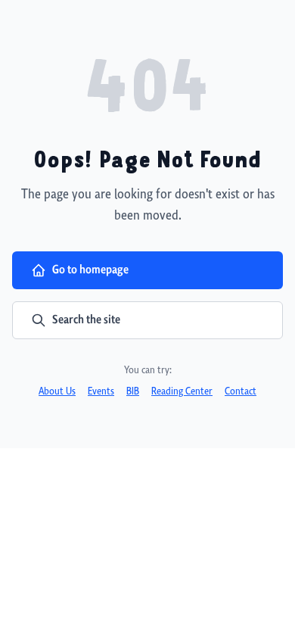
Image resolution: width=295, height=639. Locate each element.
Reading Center (182, 392)
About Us (57, 392)
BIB (132, 392)
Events (101, 392)
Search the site (86, 320)
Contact (240, 392)
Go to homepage (90, 270)
